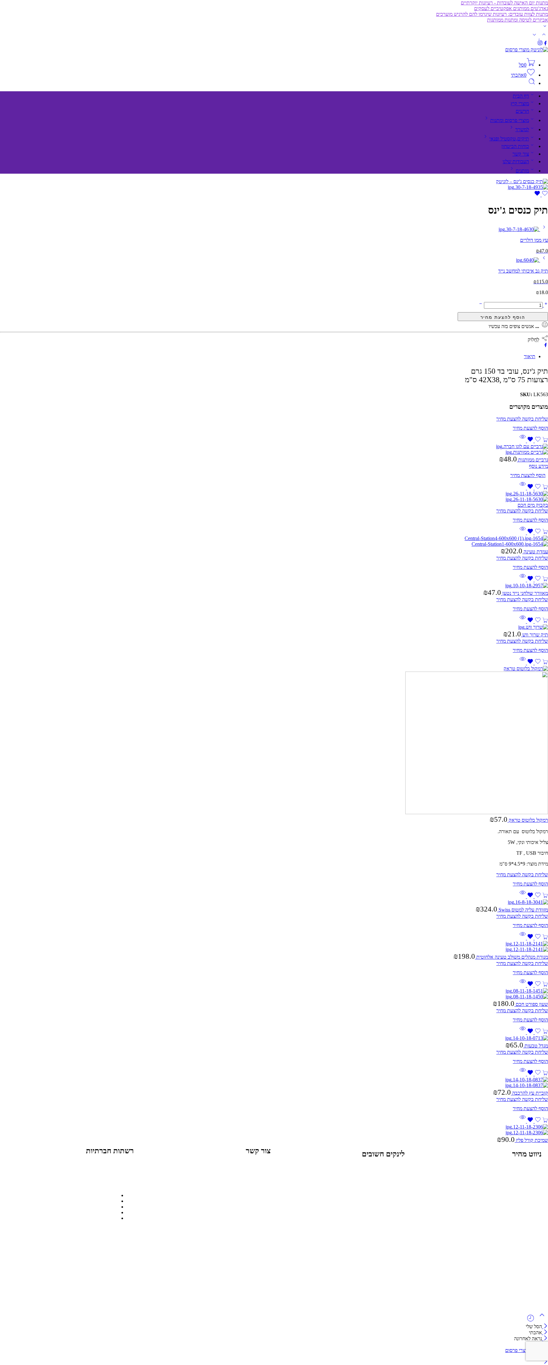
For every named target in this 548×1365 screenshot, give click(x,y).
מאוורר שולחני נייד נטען (524, 593)
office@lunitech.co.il (181, 1172)
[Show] (545, 27)
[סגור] (545, 1338)
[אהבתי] (541, 194)
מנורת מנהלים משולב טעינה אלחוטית (511, 957)
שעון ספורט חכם (531, 1004)
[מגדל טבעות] (274, 1038)
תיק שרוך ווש (534, 634)
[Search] (531, 83)
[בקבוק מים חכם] (274, 496)
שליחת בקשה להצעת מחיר (503, 316)
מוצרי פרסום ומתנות (509, 120)
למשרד (522, 129)
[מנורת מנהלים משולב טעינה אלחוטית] (274, 946)
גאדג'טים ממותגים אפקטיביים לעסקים (511, 8)
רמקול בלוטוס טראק (527, 820)
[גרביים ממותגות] (274, 449)
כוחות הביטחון (515, 146)
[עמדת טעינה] (274, 541)
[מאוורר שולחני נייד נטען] (274, 586)
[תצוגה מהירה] (522, 440)
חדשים (522, 111)
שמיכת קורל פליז (531, 1140)
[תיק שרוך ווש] (274, 627)
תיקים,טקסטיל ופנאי (509, 138)
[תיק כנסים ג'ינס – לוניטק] (522, 181)
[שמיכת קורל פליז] (274, 1130)
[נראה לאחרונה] (530, 1320)
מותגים (522, 170)
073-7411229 (188, 1195)
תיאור (529, 356)
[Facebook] (123, 1172)
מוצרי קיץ (520, 103)
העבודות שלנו (516, 161)
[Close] (545, 1326)
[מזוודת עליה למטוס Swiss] (274, 902)
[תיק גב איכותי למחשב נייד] (543, 260)
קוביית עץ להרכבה (529, 1093)
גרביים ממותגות (532, 459)
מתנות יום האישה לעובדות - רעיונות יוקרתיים (504, 2)
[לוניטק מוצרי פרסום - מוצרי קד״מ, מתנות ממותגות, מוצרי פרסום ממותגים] (526, 49)
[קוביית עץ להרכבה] (274, 1082)
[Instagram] (106, 1172)
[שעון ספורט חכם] (274, 994)
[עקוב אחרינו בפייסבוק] (545, 44)
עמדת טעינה (535, 551)
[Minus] (481, 305)
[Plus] (545, 305)
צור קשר (520, 154)
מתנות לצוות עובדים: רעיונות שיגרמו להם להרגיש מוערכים (492, 14)
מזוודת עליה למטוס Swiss (522, 909)
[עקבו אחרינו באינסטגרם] (540, 44)
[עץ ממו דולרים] (543, 229)
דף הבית (521, 96)
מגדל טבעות (535, 1045)
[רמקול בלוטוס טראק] (274, 740)
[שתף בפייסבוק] (545, 345)
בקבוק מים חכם (533, 505)
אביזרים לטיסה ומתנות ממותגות (517, 20)
